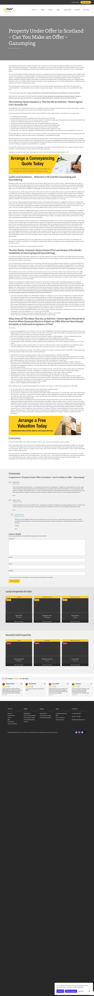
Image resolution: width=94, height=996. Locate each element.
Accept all (60, 991)
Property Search (67, 9)
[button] (93, 689)
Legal (57, 9)
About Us (34, 9)
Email (11, 564)
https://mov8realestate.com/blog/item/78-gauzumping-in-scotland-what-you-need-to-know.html (53, 93)
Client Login (86, 9)
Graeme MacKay (19, 514)
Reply (14, 495)
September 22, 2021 (17, 502)
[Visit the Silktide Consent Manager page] (89, 991)
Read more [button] (28, 694)
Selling (42, 9)
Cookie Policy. (80, 987)
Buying (50, 9)
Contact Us (77, 9)
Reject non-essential (71, 991)
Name (11, 557)
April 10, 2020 (16, 484)
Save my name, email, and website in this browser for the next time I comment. (31, 577)
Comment (12, 538)
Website (11, 570)
